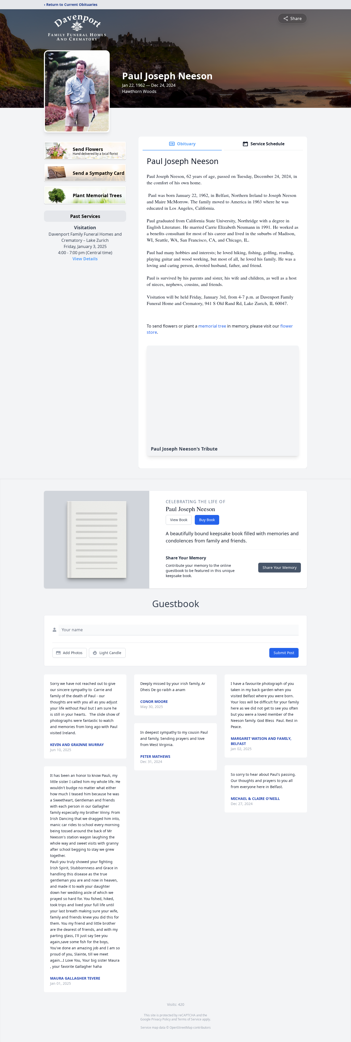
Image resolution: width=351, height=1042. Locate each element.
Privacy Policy (161, 1019)
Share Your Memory (280, 567)
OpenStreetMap (181, 1027)
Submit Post (284, 652)
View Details (85, 259)
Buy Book (207, 519)
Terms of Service (189, 1019)
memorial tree (212, 326)
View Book (178, 519)
